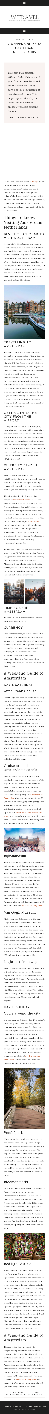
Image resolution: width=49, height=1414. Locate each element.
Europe (35, 181)
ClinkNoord (33, 521)
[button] (24, 3)
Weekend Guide (35, 1395)
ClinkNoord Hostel (22, 500)
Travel (23, 1395)
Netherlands (12, 1395)
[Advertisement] (24, 154)
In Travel (24, 17)
